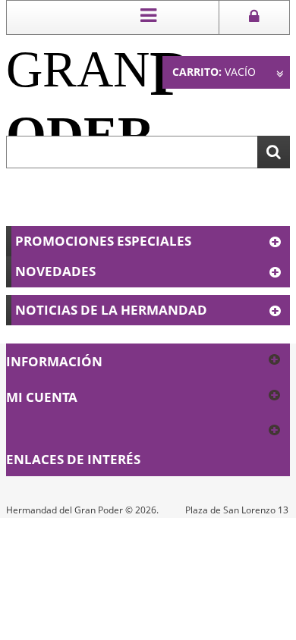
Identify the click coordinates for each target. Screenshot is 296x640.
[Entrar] (254, 17)
